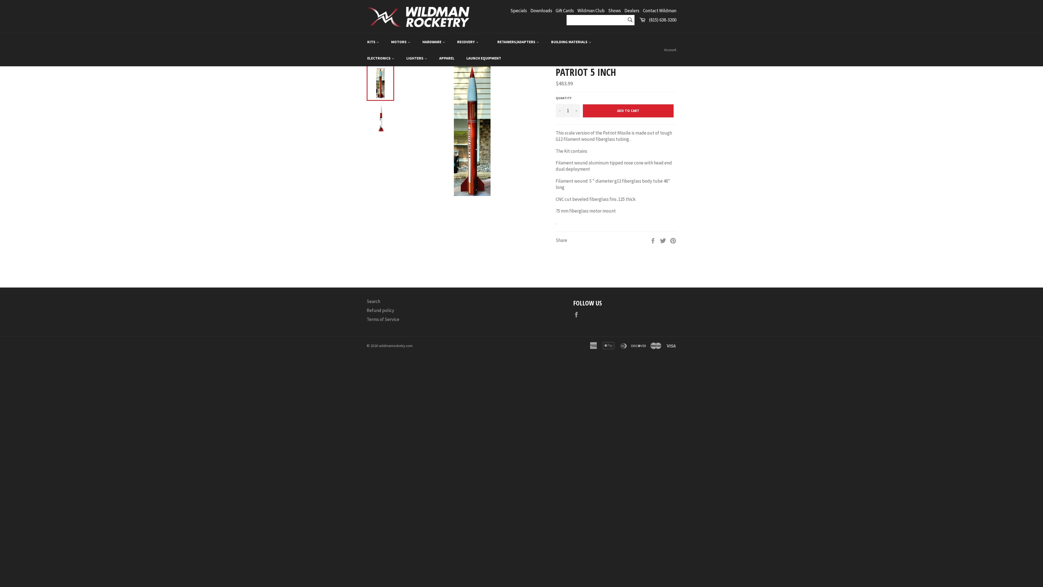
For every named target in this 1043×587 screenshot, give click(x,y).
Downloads (541, 11)
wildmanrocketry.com (396, 346)
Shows (614, 11)
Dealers (631, 11)
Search (373, 301)
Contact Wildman (659, 11)
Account (670, 50)
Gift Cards (565, 11)
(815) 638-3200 (662, 20)
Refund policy (380, 310)
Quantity (563, 98)
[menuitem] (373, 42)
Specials (518, 11)
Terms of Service (383, 319)
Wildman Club (591, 11)
